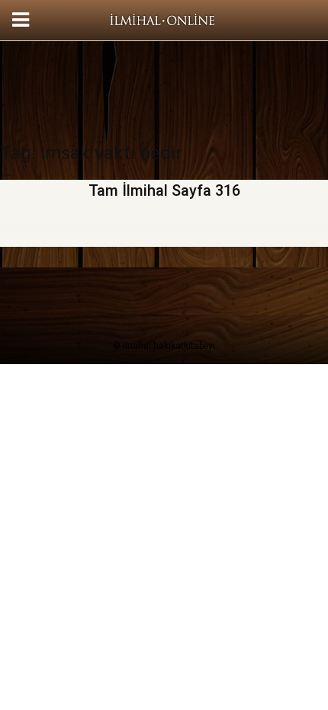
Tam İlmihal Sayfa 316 (164, 190)
